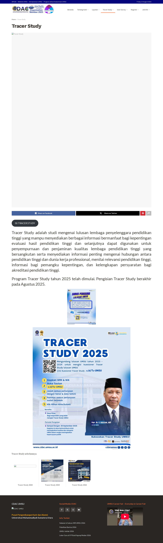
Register (134, 10)
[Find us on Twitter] (67, 510)
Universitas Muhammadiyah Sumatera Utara (32, 517)
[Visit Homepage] (33, 9)
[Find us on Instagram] (73, 510)
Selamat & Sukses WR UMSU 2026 (72, 523)
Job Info (145, 10)
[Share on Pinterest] (142, 213)
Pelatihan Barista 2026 (67, 527)
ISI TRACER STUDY (25, 223)
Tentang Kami (82, 10)
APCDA (14, 2)
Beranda (71, 10)
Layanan (95, 10)
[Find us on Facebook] (61, 510)
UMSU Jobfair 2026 (66, 531)
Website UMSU (23, 2)
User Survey (121, 10)
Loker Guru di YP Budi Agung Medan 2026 (75, 535)
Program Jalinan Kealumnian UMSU (55, 2)
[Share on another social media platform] (148, 213)
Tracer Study (107, 10)
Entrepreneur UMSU (35, 2)
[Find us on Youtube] (79, 510)
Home (14, 19)
